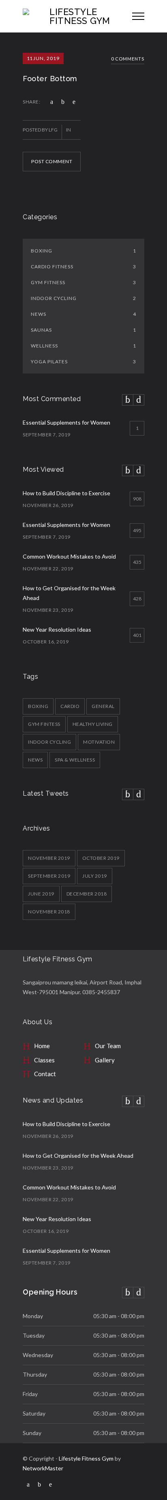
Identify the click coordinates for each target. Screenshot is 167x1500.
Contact (45, 1073)
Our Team (108, 1045)
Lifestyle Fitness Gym (86, 1458)
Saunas (83, 330)
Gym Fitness (83, 282)
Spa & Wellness (75, 760)
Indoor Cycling (83, 298)
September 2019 (49, 876)
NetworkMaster (43, 1468)
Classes (44, 1060)
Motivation (99, 742)
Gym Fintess (44, 724)
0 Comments (127, 58)
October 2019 (101, 858)
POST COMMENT (51, 161)
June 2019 (41, 894)
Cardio (69, 706)
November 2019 (49, 858)
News (83, 314)
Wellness (83, 346)
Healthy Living (93, 724)
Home (42, 1045)
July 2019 (94, 876)
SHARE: (31, 102)
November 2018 (49, 912)
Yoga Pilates (83, 361)
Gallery (105, 1060)
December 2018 (86, 894)
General (103, 706)
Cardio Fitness (83, 266)
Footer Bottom (50, 78)
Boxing (83, 251)
